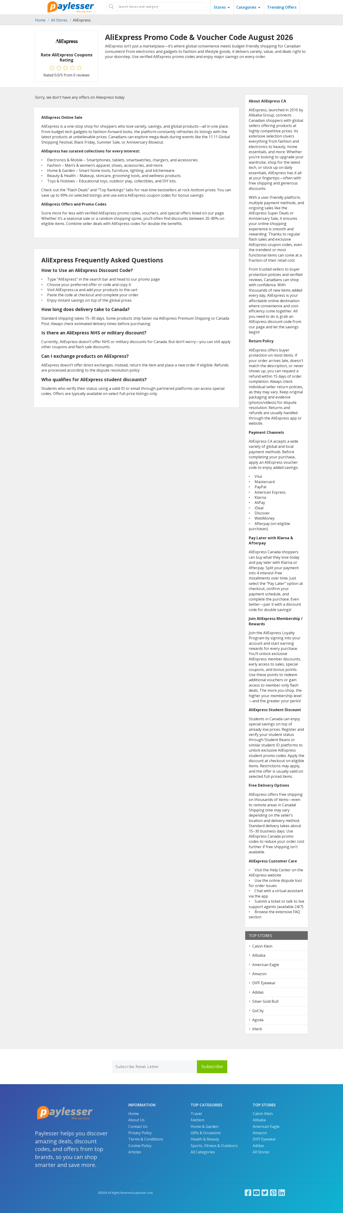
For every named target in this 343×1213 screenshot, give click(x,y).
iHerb (257, 1029)
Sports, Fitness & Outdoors (214, 1145)
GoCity (258, 1010)
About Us (136, 1119)
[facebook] (248, 1193)
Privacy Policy (140, 1132)
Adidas (258, 992)
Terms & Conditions (145, 1139)
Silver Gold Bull (265, 1001)
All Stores (59, 20)
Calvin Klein (262, 946)
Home (40, 20)
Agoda (257, 1019)
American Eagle (265, 964)
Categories (246, 7)
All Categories (203, 1152)
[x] (265, 1193)
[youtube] (256, 1193)
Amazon (259, 973)
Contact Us (137, 1126)
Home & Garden (204, 1126)
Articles (134, 1152)
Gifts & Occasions (206, 1132)
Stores (220, 7)
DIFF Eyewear (264, 982)
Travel (196, 1113)
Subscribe (212, 1066)
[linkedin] (281, 1193)
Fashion (197, 1119)
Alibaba (258, 955)
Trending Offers (282, 7)
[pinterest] (273, 1193)
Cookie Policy (139, 1145)
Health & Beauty (205, 1139)
